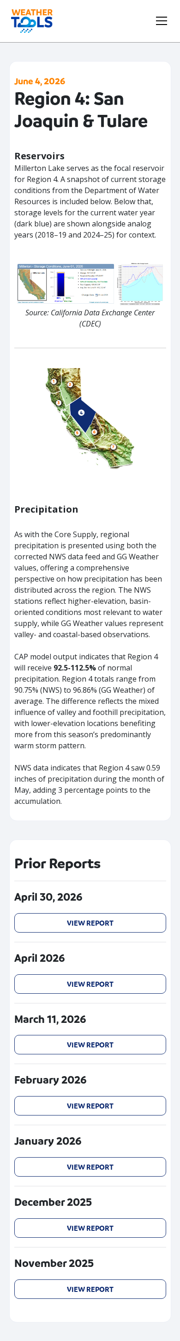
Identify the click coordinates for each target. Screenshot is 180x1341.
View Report (90, 922)
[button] (159, 21)
